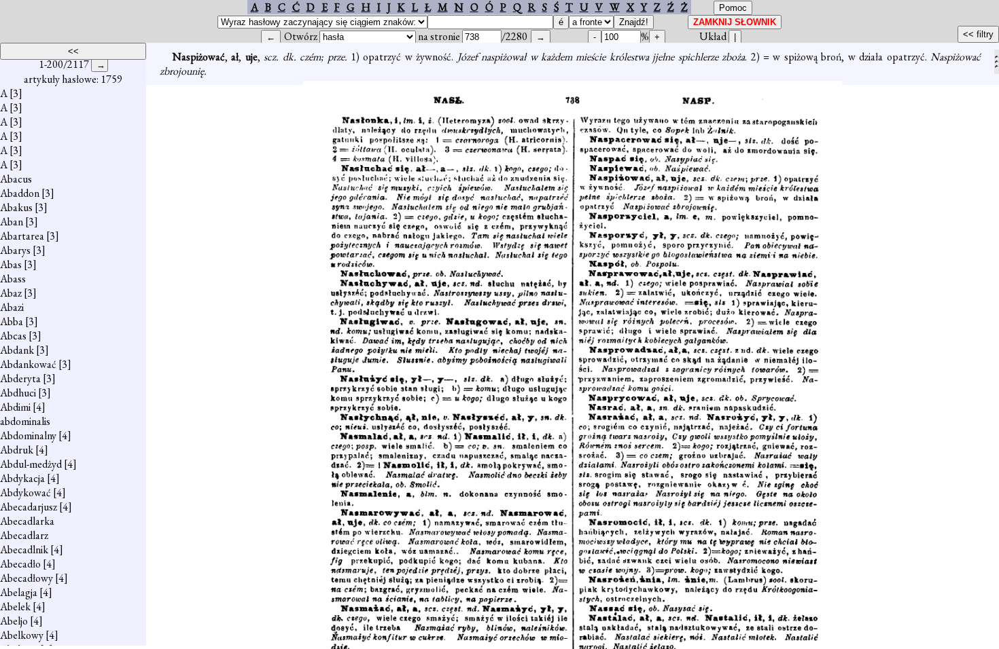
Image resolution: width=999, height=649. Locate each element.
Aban (11, 222)
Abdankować (28, 364)
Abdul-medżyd (31, 464)
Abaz (11, 293)
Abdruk (16, 450)
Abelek (15, 606)
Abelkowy (21, 635)
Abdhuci (18, 393)
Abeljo (14, 621)
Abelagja (18, 592)
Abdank (17, 350)
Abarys (15, 250)
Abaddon (19, 193)
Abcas (13, 336)
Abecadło (20, 564)
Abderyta (20, 378)
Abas (11, 264)
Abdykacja (22, 478)
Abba (11, 321)
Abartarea (22, 236)
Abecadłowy (26, 578)
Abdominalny (28, 435)
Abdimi (15, 407)
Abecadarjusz (28, 507)
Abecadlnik (24, 549)
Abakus (16, 207)
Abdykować (25, 492)
